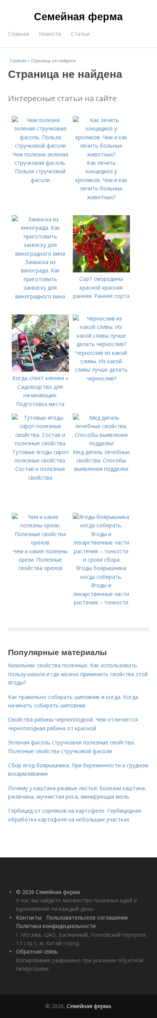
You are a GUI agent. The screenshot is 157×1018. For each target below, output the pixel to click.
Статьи (80, 33)
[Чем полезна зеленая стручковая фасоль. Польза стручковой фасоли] (40, 145)
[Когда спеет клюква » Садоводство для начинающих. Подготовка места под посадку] (40, 369)
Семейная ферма (78, 16)
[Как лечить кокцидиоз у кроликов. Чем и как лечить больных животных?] (101, 154)
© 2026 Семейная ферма (48, 892)
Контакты (29, 917)
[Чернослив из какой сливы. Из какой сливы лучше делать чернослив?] (101, 344)
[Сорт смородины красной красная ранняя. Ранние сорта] (101, 270)
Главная (18, 33)
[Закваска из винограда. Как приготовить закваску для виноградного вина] (40, 253)
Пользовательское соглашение (87, 917)
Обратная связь (37, 951)
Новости (50, 33)
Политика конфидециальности (56, 925)
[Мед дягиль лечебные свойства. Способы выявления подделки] (101, 443)
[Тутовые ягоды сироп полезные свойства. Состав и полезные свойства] (40, 443)
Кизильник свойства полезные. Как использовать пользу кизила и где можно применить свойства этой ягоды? (78, 674)
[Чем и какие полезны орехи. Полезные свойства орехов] (40, 542)
